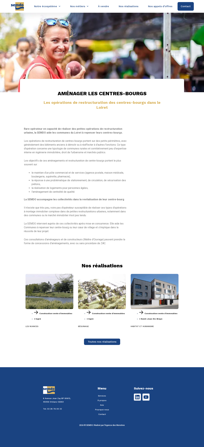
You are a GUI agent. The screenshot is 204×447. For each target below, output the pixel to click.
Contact (102, 414)
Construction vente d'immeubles (55, 313)
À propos (102, 400)
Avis (102, 405)
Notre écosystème (45, 6)
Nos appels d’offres (160, 6)
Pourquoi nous (102, 410)
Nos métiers (77, 6)
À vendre (103, 6)
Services (102, 396)
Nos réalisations (128, 6)
